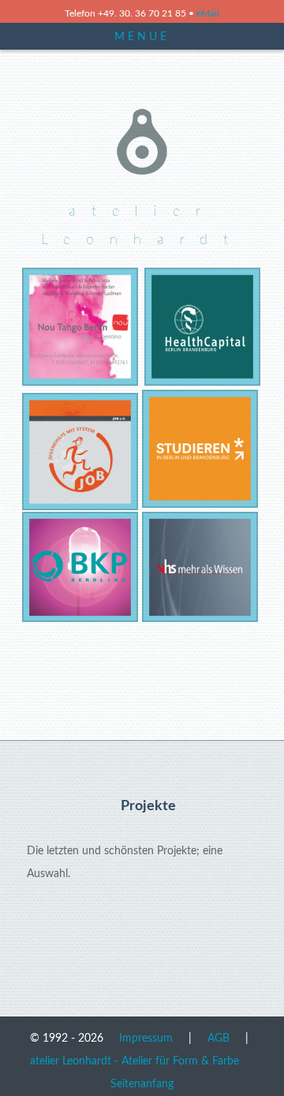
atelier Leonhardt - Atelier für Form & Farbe (134, 1061)
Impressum (146, 1038)
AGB (218, 1038)
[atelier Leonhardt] (142, 177)
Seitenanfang (142, 1084)
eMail (207, 13)
